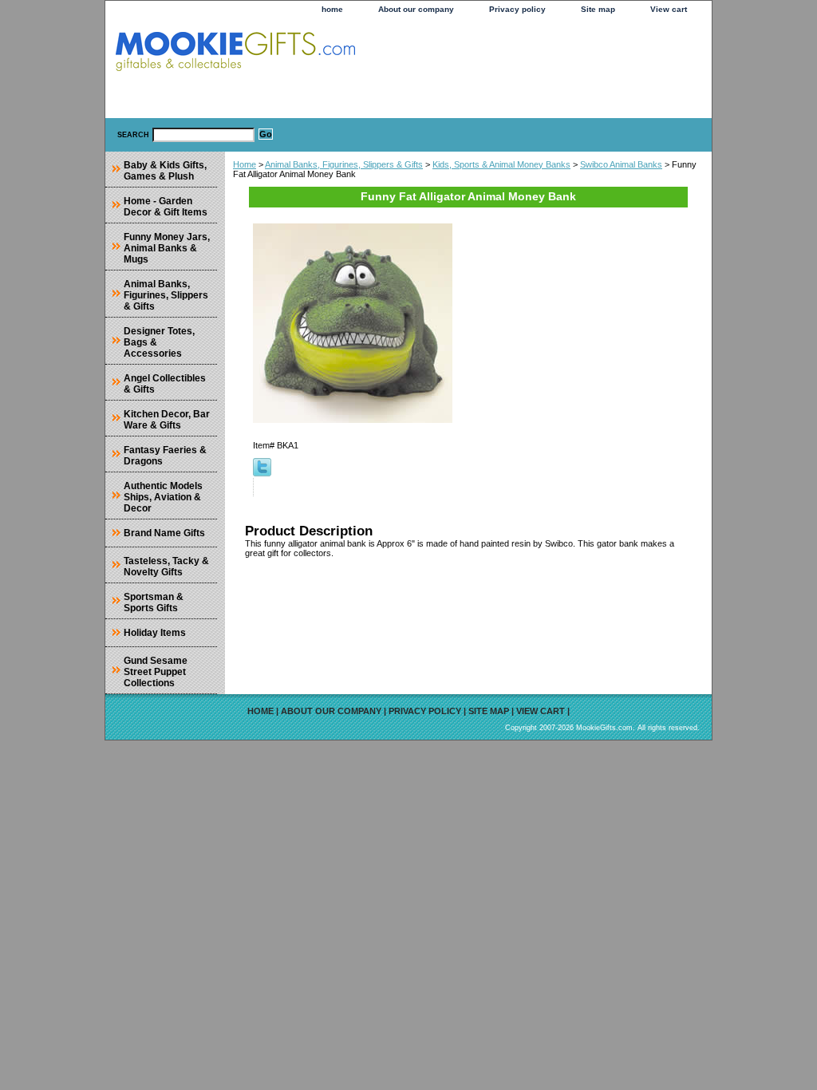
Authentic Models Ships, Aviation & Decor (163, 497)
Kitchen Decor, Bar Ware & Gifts (167, 420)
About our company (416, 9)
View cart (668, 9)
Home (244, 164)
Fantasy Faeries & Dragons (165, 455)
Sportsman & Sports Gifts (154, 602)
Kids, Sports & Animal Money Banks (501, 164)
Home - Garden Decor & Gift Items (165, 206)
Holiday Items (155, 632)
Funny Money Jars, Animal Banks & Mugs (167, 248)
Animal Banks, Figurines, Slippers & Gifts (344, 164)
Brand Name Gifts (164, 533)
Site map (598, 9)
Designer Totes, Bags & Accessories (159, 342)
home (332, 9)
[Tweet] (262, 473)
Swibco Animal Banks (621, 164)
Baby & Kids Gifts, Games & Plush (165, 171)
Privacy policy (517, 9)
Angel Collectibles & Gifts (165, 384)
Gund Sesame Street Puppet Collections (155, 672)
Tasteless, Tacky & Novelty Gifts (166, 566)
